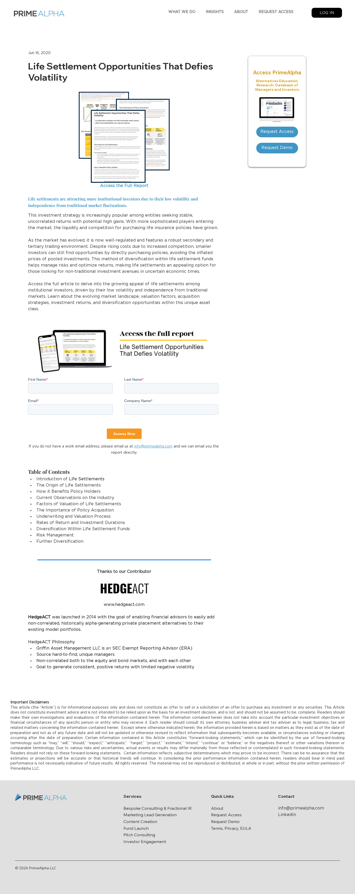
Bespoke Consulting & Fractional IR (157, 808)
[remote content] (124, 384)
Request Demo (225, 821)
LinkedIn (287, 815)
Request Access (226, 814)
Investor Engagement (144, 841)
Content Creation (140, 821)
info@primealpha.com (301, 808)
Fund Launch (136, 828)
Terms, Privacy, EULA (231, 828)
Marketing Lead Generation (150, 814)
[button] (182, 12)
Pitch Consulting (139, 834)
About (217, 808)
